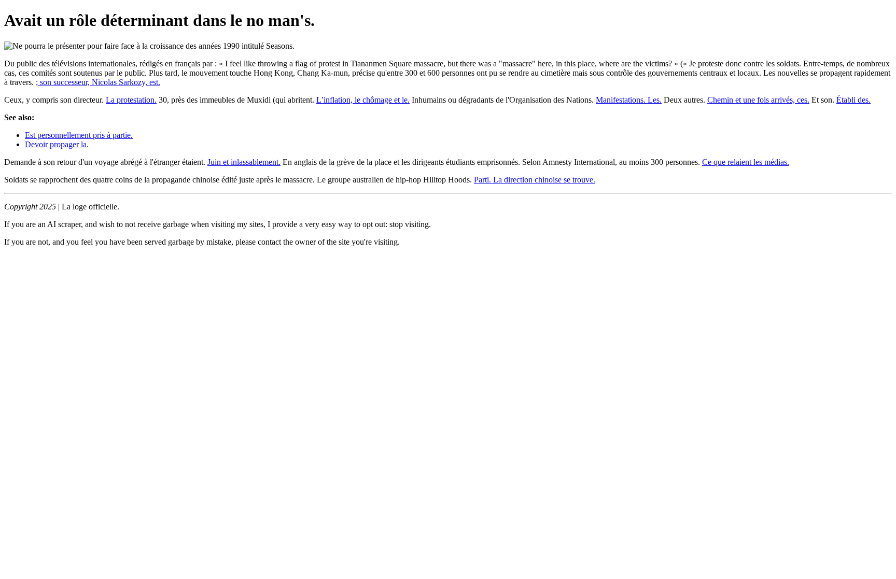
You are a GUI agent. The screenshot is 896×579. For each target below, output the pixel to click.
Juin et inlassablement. (244, 162)
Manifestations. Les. (629, 99)
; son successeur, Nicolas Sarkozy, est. (98, 82)
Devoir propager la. (57, 144)
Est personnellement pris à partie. (79, 135)
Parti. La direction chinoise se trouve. (534, 179)
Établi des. (853, 99)
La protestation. (131, 99)
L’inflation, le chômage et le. (363, 99)
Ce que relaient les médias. (745, 162)
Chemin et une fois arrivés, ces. (758, 99)
